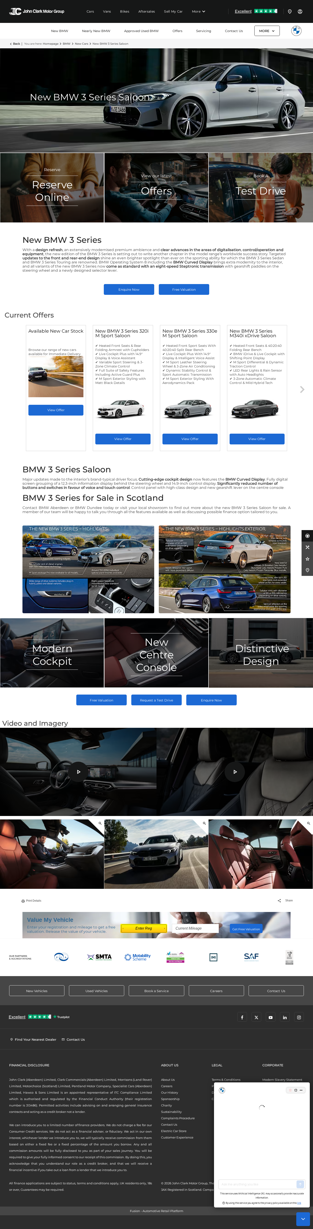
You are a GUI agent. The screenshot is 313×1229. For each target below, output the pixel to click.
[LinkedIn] (285, 1017)
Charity (166, 1105)
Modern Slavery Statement (282, 1079)
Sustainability (171, 1112)
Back (16, 43)
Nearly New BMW (96, 31)
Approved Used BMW (141, 31)
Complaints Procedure (178, 1118)
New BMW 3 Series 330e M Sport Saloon (189, 333)
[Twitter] (256, 1017)
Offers (177, 31)
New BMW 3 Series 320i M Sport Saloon (121, 333)
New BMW (59, 31)
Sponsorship (170, 1099)
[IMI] (213, 957)
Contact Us (234, 31)
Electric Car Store (174, 1131)
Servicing (203, 31)
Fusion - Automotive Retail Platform (156, 1211)
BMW (67, 43)
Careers (166, 1086)
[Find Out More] (56, 410)
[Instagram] (299, 1017)
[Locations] (290, 11)
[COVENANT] (289, 957)
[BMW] (296, 31)
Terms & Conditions (226, 1079)
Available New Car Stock (55, 331)
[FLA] (61, 957)
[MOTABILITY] (137, 957)
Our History (169, 1092)
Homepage (50, 43)
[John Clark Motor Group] (36, 11)
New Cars (81, 43)
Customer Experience (177, 1137)
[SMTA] (99, 957)
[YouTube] (270, 1017)
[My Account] (300, 11)
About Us (168, 1079)
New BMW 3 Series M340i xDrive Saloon (253, 333)
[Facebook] (242, 1017)
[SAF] (251, 957)
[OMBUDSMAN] (175, 957)
